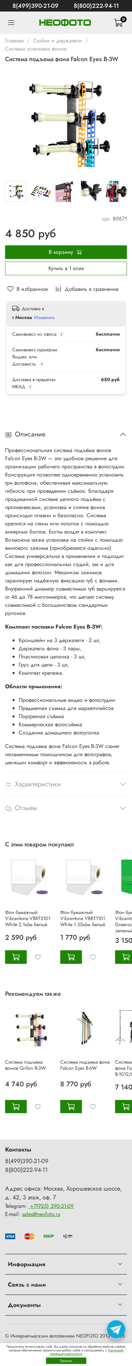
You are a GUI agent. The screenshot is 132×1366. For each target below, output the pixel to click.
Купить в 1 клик (66, 268)
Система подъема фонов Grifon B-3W (25, 1064)
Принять (66, 1360)
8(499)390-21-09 (36, 5)
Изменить (44, 317)
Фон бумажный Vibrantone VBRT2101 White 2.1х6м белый (27, 918)
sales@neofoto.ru (41, 1214)
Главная (14, 40)
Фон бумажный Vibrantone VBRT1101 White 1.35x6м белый (82, 918)
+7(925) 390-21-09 (51, 1206)
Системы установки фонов (35, 49)
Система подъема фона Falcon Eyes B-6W (85, 1064)
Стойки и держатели (57, 40)
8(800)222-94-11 (96, 5)
